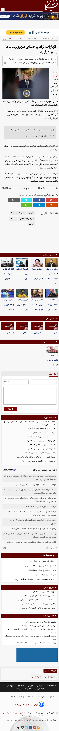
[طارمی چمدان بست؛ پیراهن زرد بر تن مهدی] (22, 293)
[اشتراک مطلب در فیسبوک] (39, 200)
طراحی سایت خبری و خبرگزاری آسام (26, 704)
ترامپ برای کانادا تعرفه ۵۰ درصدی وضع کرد (40, 453)
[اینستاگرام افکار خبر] (22, 728)
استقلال (25, 332)
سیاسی (4, 38)
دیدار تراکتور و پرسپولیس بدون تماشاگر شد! (40, 440)
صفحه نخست (51, 685)
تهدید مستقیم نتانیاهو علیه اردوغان (41, 570)
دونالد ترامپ (55, 73)
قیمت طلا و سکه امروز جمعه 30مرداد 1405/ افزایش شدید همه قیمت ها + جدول (30, 638)
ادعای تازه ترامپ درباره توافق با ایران (41, 561)
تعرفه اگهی (11, 696)
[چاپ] (9, 188)
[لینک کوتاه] (3, 188)
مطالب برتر (50, 318)
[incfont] (44, 188)
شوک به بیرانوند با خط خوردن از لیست (8, 304)
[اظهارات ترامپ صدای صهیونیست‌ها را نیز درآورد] (39, 205)
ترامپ (31, 224)
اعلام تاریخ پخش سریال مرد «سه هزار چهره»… (37, 304)
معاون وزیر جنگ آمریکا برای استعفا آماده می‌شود (38, 608)
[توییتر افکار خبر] (26, 728)
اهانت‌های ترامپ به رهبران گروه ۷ (52, 360)
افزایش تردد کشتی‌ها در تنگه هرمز (43, 432)
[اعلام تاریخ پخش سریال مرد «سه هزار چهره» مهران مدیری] (37, 293)
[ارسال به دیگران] (6, 188)
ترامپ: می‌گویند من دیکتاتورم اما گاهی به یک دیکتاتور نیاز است (30, 129)
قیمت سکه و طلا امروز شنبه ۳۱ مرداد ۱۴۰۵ (40, 622)
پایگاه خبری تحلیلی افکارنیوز (17, 712)
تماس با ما (31, 696)
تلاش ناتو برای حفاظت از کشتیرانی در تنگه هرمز (38, 604)
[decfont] (39, 188)
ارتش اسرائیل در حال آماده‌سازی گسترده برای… (8, 274)
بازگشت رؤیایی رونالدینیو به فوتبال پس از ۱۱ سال (38, 461)
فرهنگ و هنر (29, 688)
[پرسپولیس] (7, 326)
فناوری (13, 218)
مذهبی (17, 688)
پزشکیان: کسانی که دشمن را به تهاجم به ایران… (52, 304)
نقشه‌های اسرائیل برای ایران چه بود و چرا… (22, 274)
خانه (10, 38)
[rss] (38, 728)
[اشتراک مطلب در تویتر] (26, 200)
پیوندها (21, 696)
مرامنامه (41, 696)
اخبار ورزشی (38, 332)
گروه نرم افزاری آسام (24, 720)
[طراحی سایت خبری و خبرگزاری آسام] (41, 705)
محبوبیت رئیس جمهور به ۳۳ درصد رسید (39, 566)
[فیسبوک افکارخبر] (30, 728)
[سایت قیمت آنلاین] (29, 32)
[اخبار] (51, 326)
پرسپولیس (10, 332)
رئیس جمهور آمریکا (17, 212)
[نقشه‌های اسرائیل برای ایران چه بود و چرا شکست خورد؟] (22, 262)
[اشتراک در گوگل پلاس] (52, 200)
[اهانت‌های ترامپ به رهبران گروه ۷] (52, 349)
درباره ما (50, 696)
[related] (5, 63)
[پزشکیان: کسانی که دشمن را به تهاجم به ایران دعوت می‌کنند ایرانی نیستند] (51, 293)
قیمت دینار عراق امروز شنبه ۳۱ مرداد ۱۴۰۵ (40, 436)
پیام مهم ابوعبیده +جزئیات (44, 575)
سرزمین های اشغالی (26, 218)
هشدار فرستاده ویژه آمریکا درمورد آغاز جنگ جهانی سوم (36, 457)
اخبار (56, 332)
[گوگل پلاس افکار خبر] (34, 728)
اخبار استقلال (37, 676)
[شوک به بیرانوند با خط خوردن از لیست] (7, 293)
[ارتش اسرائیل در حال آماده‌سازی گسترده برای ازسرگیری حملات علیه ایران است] (7, 262)
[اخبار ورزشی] (37, 326)
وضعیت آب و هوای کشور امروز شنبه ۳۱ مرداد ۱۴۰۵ (37, 625)
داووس (31, 212)
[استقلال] (22, 326)
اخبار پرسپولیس (50, 676)
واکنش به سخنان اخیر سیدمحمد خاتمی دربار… (37, 274)
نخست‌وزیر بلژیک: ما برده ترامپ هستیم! (38, 135)
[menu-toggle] (3, 9)
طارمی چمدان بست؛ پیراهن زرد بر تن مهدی (22, 304)
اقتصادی (20, 685)
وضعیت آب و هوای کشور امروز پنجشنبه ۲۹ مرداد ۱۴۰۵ (36, 642)
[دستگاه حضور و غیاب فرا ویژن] (37, 661)
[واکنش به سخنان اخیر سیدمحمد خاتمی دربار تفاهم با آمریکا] (37, 262)
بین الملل (10, 685)
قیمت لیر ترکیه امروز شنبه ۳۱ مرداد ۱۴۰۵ (41, 428)
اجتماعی (40, 688)
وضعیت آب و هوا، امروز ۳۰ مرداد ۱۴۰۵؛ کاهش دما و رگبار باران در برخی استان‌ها (31, 631)
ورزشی (30, 685)
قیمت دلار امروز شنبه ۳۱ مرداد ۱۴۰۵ (42, 444)
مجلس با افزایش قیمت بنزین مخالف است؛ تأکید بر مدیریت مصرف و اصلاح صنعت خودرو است (29, 423)
